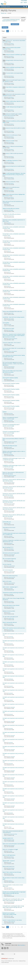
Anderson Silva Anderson (12, 351)
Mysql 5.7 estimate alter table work (10, 622)
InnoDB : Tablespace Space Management (14, 106)
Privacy (2, 960)
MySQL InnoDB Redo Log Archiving (13, 67)
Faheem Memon (11, 607)
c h (8, 529)
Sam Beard (10, 447)
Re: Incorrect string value (8, 570)
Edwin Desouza (11, 43)
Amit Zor (9, 909)
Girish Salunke (10, 210)
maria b (9, 204)
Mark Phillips (10, 588)
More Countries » (21, 945)
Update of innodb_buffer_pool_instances (11, 208)
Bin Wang (9, 379)
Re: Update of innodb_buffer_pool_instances (12, 214)
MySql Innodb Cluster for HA (8, 866)
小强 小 (9, 523)
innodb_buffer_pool (7, 521)
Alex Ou (9, 222)
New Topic (5, 27)
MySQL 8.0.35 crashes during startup (10, 575)
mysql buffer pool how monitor (9, 527)
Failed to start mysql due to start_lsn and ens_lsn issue (14, 628)
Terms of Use (15, 960)
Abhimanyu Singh (11, 407)
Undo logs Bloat (6, 322)
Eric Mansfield (10, 594)
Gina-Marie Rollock (11, 565)
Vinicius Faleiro (10, 560)
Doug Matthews (11, 496)
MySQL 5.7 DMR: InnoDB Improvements (14, 153)
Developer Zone (5, 6)
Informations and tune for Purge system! (11, 553)
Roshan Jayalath (11, 318)
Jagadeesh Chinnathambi (12, 441)
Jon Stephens (10, 229)
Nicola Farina (10, 413)
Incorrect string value (7, 564)
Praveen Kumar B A (11, 577)
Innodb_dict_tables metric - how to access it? (12, 342)
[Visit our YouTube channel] (7, 948)
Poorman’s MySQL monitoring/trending (14, 73)
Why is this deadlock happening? (9, 558)
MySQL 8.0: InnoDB (10, 140)
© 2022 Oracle (11, 958)
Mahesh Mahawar (11, 845)
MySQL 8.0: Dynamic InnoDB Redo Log (14, 54)
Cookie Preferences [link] (5, 962)
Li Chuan (9, 827)
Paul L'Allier (10, 851)
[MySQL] (4, 3)
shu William (10, 489)
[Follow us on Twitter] (5, 948)
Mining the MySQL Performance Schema (14, 60)
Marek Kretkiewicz (11, 902)
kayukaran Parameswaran (12, 338)
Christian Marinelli (11, 554)
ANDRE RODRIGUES (11, 921)
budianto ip (10, 880)
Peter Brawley (10, 636)
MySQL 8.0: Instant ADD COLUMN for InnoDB (15, 128)
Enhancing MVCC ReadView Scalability (10, 377)
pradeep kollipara (11, 482)
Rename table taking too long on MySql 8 (11, 605)
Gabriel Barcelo (10, 548)
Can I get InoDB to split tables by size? (10, 616)
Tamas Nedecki (10, 330)
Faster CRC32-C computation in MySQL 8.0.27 (15, 87)
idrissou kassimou (11, 510)
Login (22, 2)
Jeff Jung (9, 862)
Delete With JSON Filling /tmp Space (10, 445)
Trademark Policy (22, 960)
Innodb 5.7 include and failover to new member (12, 920)
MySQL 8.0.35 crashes (7, 581)
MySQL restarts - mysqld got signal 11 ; (10, 587)
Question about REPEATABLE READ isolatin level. (12, 311)
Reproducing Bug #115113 (8, 547)
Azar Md (9, 324)
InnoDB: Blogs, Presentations (12, 160)
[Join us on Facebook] (2, 948)
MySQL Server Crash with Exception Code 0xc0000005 (13, 843)
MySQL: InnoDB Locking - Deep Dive (13, 101)
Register (25, 2)
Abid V (9, 612)
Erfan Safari (10, 358)
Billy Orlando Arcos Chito (12, 834)
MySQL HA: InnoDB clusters (11, 135)
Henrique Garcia (11, 215)
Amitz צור (9, 894)
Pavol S (9, 373)
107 (22, 31)
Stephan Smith (10, 313)
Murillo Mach (10, 873)
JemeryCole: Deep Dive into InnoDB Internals (15, 166)
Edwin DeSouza (11, 177)
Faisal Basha (10, 536)
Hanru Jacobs (10, 629)
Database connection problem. (9, 611)
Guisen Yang (10, 427)
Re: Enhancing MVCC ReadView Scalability (11, 383)
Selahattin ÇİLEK (11, 618)
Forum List (3, 13)
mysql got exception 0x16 (8, 838)
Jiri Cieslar (10, 344)
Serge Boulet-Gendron (12, 475)
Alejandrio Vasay (11, 839)
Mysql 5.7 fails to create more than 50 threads (12, 872)
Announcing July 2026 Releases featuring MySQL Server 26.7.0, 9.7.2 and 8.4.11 (11, 20)
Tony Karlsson (10, 454)
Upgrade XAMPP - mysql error (9, 860)
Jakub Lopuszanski (11, 707)
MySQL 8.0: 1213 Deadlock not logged (10, 849)
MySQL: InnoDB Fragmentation (9, 855)
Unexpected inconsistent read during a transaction (13, 592)
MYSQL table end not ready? (8, 328)
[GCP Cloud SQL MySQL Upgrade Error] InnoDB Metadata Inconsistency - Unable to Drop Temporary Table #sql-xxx (13, 364)
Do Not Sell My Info (8, 960)
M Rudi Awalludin (11, 366)
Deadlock (4, 411)
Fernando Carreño (11, 503)
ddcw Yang (10, 517)
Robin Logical (10, 916)
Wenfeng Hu (10, 543)
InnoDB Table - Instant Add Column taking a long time (13, 317)
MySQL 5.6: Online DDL (10, 181)
